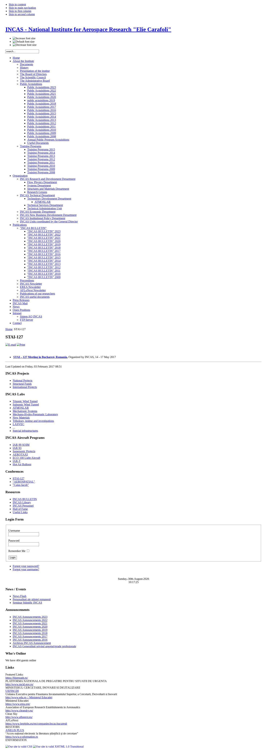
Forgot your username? (26, 569)
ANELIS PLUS (14, 730)
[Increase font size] (24, 38)
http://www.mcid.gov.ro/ (19, 684)
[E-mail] (10, 344)
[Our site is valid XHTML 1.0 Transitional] (58, 746)
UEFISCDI (12, 690)
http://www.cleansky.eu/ (19, 710)
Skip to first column (20, 11)
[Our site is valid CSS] (19, 746)
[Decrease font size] (25, 45)
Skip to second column (22, 14)
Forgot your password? (26, 566)
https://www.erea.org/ (17, 704)
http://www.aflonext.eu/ (19, 717)
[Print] (21, 344)
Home (9, 329)
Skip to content (17, 4)
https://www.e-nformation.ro (21, 736)
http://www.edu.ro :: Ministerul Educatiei (28, 697)
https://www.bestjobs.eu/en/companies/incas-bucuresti (36, 723)
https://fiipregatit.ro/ (16, 677)
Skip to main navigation (22, 7)
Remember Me (17, 551)
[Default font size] (24, 41)
